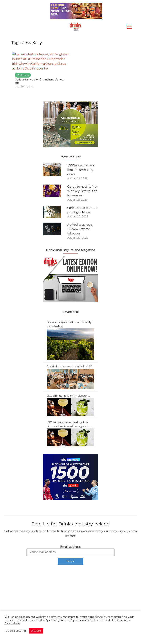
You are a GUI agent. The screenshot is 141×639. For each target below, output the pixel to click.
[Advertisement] (70, 598)
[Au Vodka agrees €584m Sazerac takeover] (55, 229)
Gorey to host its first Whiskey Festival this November (82, 191)
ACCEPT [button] (36, 630)
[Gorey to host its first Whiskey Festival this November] (55, 191)
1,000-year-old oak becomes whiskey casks (80, 170)
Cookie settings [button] (16, 630)
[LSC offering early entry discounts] (70, 406)
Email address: (70, 546)
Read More (12, 623)
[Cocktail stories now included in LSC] (70, 378)
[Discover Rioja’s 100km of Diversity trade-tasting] (70, 344)
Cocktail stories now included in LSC (70, 366)
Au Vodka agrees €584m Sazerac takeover (79, 229)
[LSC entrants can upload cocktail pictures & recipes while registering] (70, 437)
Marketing (23, 75)
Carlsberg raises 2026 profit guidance (82, 210)
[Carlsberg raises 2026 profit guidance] (55, 212)
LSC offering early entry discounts (68, 395)
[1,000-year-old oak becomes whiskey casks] (55, 169)
